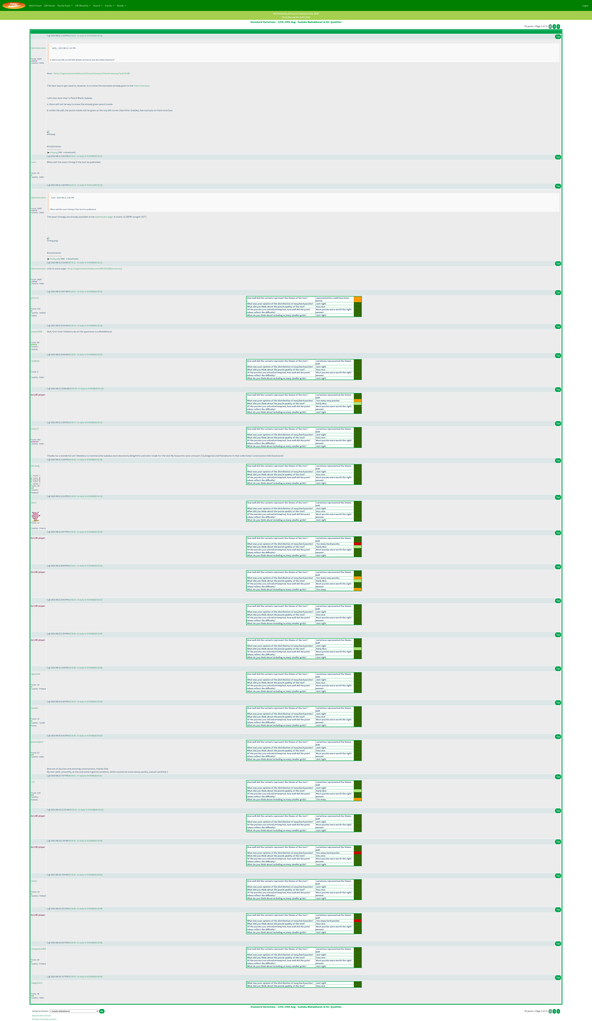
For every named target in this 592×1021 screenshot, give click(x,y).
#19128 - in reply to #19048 (81, 459)
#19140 (98, 735)
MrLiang (35, 465)
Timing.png (55, 258)
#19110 (98, 35)
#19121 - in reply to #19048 (81, 262)
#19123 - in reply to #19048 (81, 291)
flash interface (141, 85)
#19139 (98, 701)
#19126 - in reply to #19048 (82, 388)
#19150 (98, 976)
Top (558, 36)
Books (120, 5)
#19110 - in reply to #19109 (81, 35)
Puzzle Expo (64, 5)
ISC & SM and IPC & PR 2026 (296, 17)
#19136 (98, 633)
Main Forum (36, 5)
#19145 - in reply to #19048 (81, 874)
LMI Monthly (82, 5)
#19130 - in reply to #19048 (81, 531)
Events (109, 5)
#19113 (98, 185)
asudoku (35, 360)
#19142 (99, 809)
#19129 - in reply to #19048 (81, 496)
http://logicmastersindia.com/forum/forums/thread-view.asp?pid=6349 (92, 73)
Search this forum (41, 1015)
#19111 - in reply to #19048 (81, 156)
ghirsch (35, 297)
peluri (34, 880)
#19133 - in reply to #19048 (81, 599)
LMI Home (50, 5)
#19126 (99, 388)
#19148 (98, 908)
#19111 (98, 156)
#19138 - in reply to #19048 (81, 667)
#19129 (98, 496)
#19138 (98, 667)
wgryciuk (35, 673)
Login (585, 5)
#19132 (98, 565)
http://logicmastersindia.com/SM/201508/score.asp (95, 268)
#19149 (98, 942)
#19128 (98, 459)
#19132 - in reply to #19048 (81, 565)
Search (97, 5)
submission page (104, 216)
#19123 (98, 291)
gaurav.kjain (37, 741)
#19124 (98, 325)
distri (33, 502)
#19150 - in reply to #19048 (81, 976)
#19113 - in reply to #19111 (81, 185)
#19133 (98, 599)
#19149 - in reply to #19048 (81, 942)
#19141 (98, 775)
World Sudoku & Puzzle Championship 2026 (296, 13)
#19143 (98, 840)
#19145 (98, 874)
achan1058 (36, 331)
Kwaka (34, 707)
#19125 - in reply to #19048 (81, 354)
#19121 (98, 262)
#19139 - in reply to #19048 (81, 701)
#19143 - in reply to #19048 (81, 840)
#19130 (98, 531)
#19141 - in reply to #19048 (81, 775)
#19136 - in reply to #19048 (81, 633)
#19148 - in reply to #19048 (81, 908)
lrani (33, 162)
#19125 (98, 354)
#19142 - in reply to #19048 (82, 809)
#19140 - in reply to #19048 (81, 735)
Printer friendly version (44, 1019)
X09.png (53, 152)
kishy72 (35, 428)
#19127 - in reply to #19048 (81, 422)
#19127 (98, 422)
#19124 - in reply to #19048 (81, 325)
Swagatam (36, 982)
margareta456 (38, 948)
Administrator (38, 47)
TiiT (33, 781)
